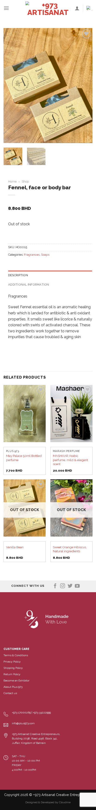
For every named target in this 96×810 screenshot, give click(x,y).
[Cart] (89, 8)
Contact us (10, 693)
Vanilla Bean (15, 547)
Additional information (28, 284)
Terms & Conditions (15, 655)
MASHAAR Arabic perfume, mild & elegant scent (70, 460)
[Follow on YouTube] (77, 586)
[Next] (85, 85)
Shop (25, 181)
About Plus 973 (12, 686)
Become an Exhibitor (16, 680)
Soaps (45, 254)
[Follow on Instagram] (62, 586)
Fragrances (32, 254)
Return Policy (12, 674)
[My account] (77, 8)
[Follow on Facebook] (55, 586)
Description (18, 275)
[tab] (50, 275)
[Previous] (11, 85)
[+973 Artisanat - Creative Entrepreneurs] (48, 8)
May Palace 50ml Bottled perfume (24, 458)
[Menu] (6, 8)
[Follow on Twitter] (70, 586)
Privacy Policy (12, 661)
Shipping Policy (13, 668)
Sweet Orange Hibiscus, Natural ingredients (70, 549)
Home (12, 181)
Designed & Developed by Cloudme (48, 802)
